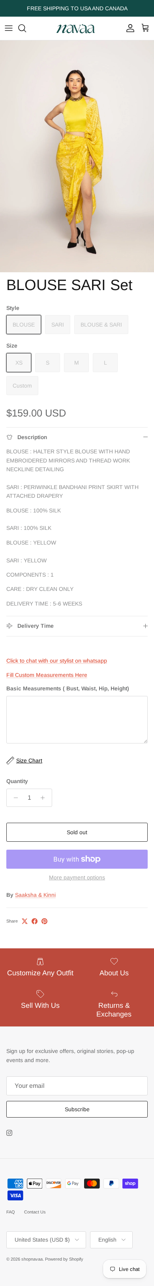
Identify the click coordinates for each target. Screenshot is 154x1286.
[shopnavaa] (77, 28)
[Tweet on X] (25, 921)
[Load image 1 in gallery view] (77, 156)
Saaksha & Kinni (35, 895)
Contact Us (35, 1212)
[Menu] (8, 28)
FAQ (10, 1212)
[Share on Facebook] (35, 921)
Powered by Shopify (64, 1259)
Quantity (17, 781)
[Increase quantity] (45, 797)
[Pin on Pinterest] (44, 921)
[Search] (26, 28)
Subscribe (77, 1109)
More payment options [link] (77, 877)
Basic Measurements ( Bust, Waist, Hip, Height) (67, 688)
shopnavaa (32, 1259)
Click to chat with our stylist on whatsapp (56, 660)
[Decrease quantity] (14, 797)
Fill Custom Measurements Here (46, 675)
